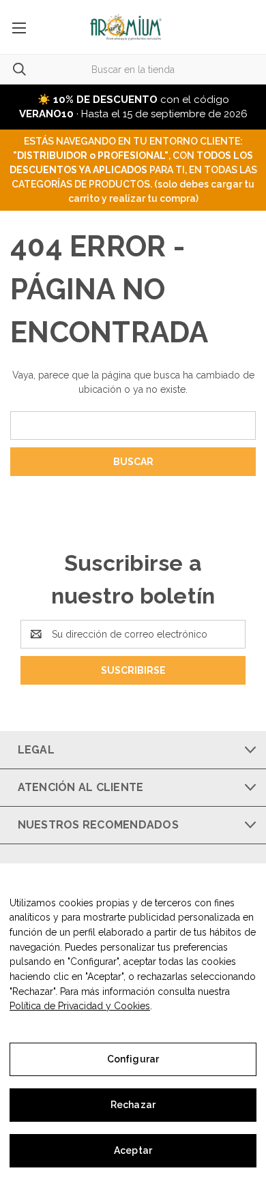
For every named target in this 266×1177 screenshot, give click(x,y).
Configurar (133, 1059)
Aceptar (133, 1150)
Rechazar (133, 1104)
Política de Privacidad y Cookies (80, 1005)
